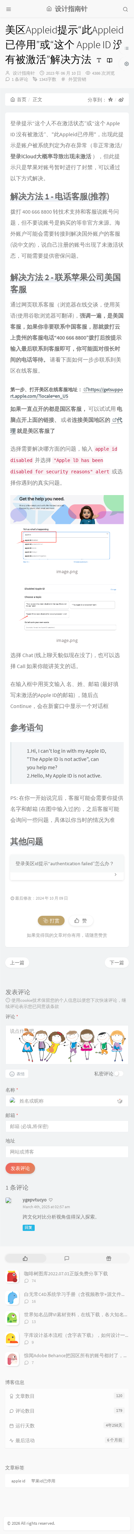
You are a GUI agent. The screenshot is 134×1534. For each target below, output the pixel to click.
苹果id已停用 (43, 1480)
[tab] (25, 1258)
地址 (10, 1141)
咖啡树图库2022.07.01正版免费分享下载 (66, 1273)
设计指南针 (24, 73)
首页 (21, 99)
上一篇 (17, 962)
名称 (11, 1090)
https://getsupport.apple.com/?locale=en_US (66, 392)
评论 (11, 1016)
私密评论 (103, 1074)
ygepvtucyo (35, 1200)
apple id (18, 1480)
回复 (28, 1227)
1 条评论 (20, 79)
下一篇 (117, 962)
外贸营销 (77, 79)
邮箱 (11, 1115)
